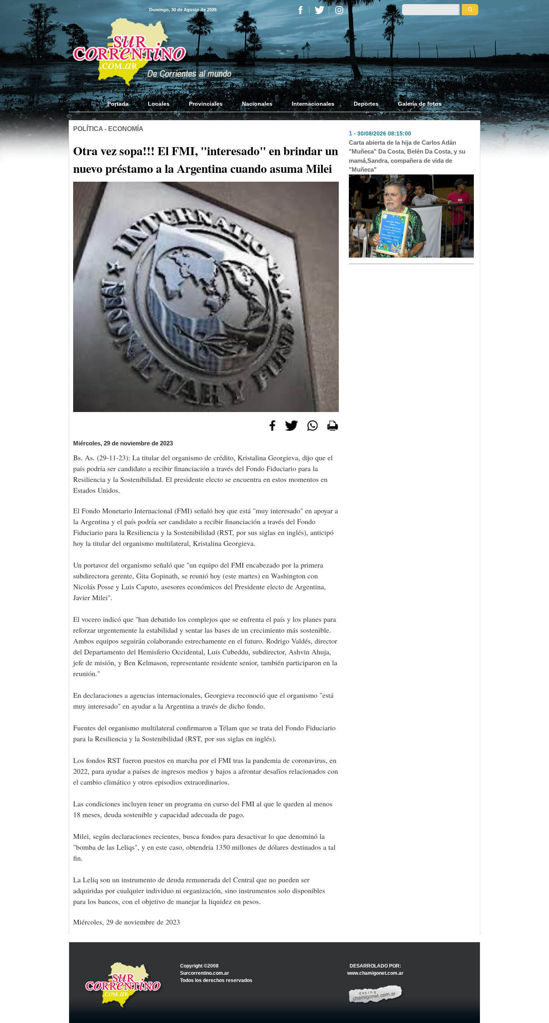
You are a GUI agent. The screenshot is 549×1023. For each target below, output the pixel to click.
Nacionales (257, 103)
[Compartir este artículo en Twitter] (291, 425)
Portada (122, 103)
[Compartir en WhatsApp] (312, 425)
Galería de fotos (420, 103)
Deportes (366, 103)
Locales (159, 103)
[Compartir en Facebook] (272, 425)
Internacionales (313, 103)
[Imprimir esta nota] (332, 425)
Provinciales (206, 103)
